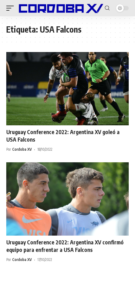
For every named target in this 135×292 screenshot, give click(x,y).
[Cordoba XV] (60, 8)
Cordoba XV (22, 149)
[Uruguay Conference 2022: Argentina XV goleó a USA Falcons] (67, 88)
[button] (11, 8)
